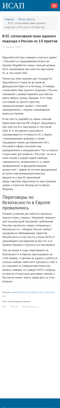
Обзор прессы (26, 19)
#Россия (14, 306)
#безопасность (30, 306)
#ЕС (4, 306)
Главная (9, 19)
